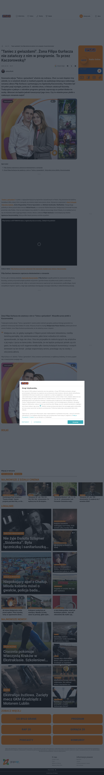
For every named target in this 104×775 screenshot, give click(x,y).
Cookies (32, 417)
